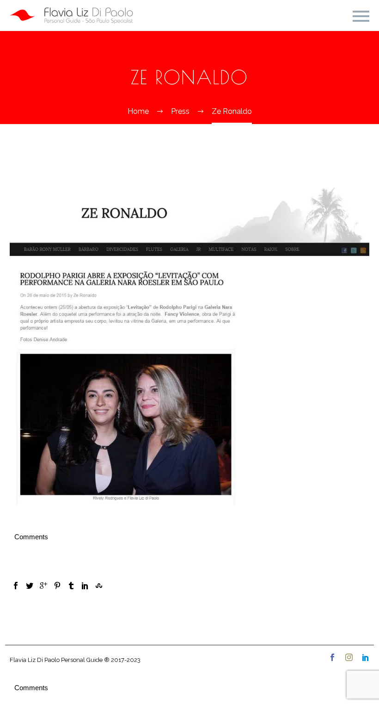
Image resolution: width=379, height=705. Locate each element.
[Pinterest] (57, 585)
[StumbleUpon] (99, 585)
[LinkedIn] (85, 585)
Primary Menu (361, 16)
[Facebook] (15, 585)
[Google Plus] (43, 585)
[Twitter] (29, 585)
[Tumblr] (71, 585)
